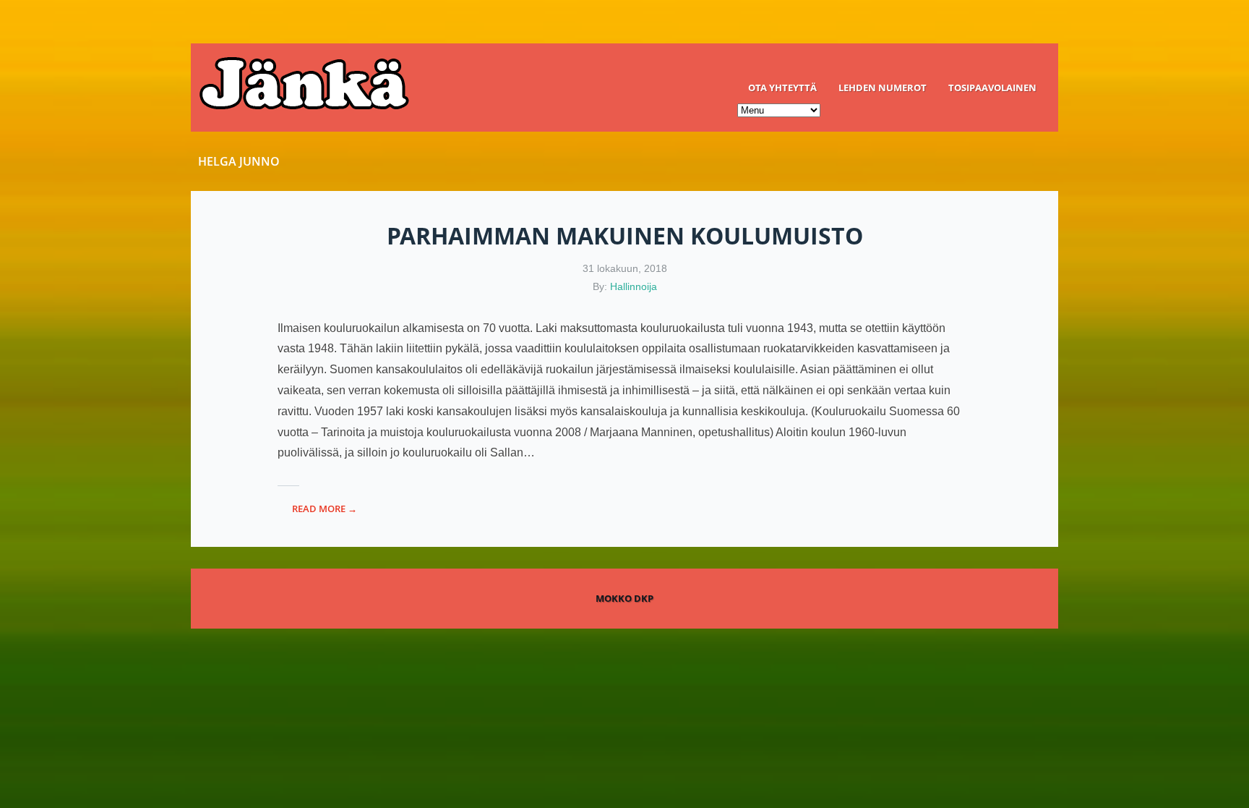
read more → (324, 508)
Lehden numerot (882, 87)
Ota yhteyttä (782, 87)
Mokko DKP (624, 598)
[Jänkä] (624, 87)
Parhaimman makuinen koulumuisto (625, 235)
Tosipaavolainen (992, 87)
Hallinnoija (633, 286)
